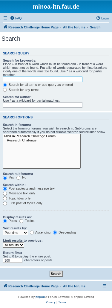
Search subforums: (18, 174)
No (23, 177)
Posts (12, 220)
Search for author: (17, 97)
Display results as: (17, 217)
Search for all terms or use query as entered (40, 84)
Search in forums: (17, 124)
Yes (11, 177)
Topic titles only (19, 198)
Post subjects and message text (31, 188)
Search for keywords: (19, 60)
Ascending (42, 232)
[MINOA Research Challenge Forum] (42, 136)
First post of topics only (25, 203)
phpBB (40, 296)
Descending (67, 232)
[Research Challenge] (42, 140)
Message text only (21, 193)
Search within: (14, 185)
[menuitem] (16, 18)
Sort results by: (15, 228)
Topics (29, 220)
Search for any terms (23, 90)
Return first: (12, 252)
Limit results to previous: (23, 240)
